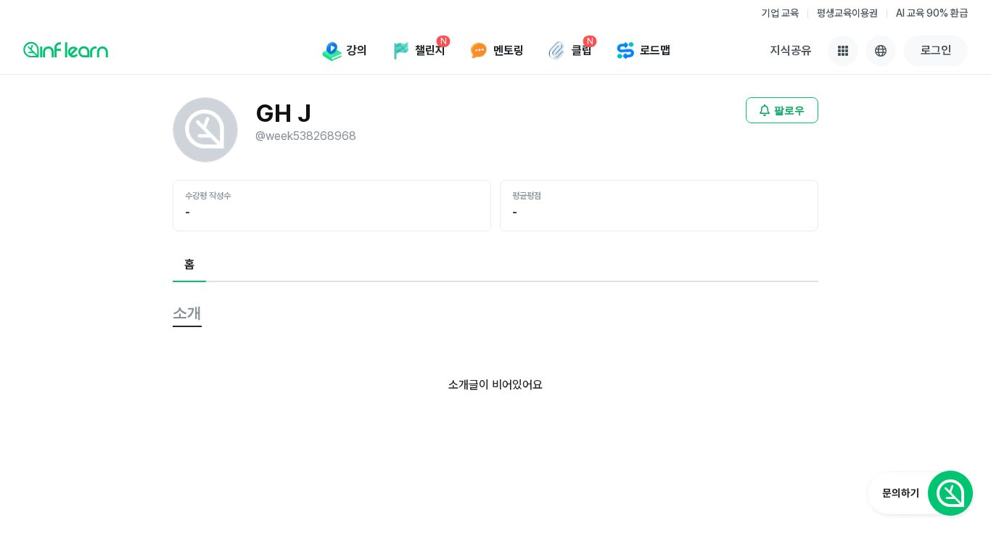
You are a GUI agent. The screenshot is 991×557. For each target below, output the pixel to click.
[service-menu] (843, 51)
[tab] (189, 265)
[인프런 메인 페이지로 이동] (65, 49)
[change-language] (880, 51)
